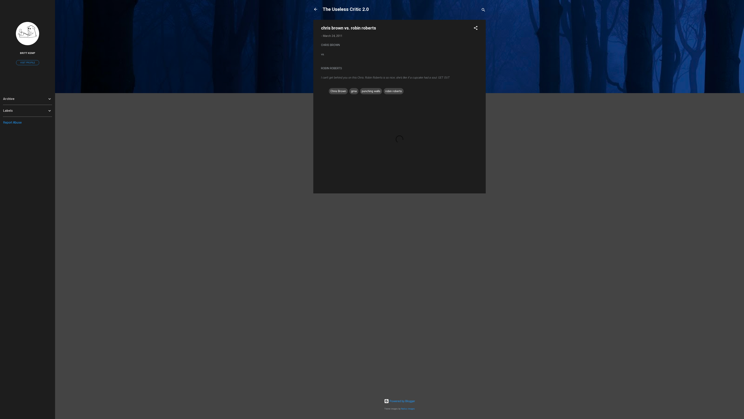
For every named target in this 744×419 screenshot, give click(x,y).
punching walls (371, 91)
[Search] (483, 10)
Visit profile (27, 62)
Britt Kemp (27, 53)
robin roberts (393, 91)
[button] (475, 29)
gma (354, 91)
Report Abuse (12, 122)
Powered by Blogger (402, 401)
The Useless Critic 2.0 (346, 9)
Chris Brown (338, 91)
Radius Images (408, 409)
